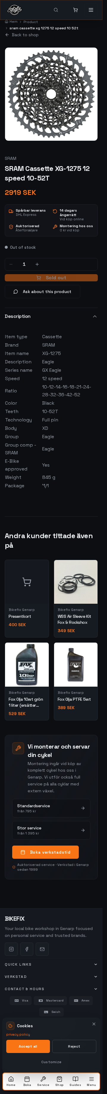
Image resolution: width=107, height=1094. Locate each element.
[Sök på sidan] (60, 9)
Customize (51, 1062)
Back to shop (25, 34)
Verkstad (16, 976)
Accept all (28, 1046)
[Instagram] (11, 949)
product (30, 21)
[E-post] (42, 949)
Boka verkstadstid (50, 852)
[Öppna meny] (90, 9)
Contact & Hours (25, 989)
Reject (74, 1046)
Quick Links (18, 964)
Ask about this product (47, 291)
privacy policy (18, 1034)
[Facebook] (26, 949)
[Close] (94, 1024)
